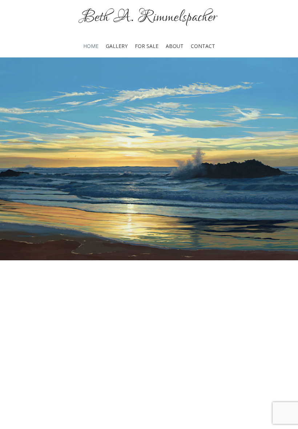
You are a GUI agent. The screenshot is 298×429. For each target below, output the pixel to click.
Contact (203, 46)
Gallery (117, 46)
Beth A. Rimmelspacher (149, 17)
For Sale (146, 46)
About (175, 46)
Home (90, 46)
